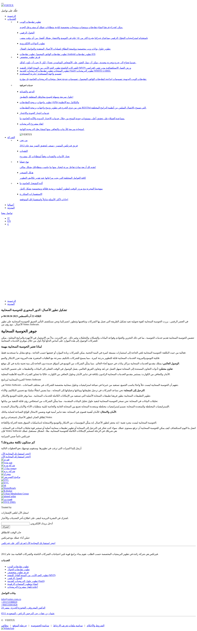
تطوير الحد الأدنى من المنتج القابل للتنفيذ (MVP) (53, 68)
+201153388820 (9, 602)
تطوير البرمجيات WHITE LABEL (94, 70)
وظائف (4, 625)
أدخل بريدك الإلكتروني (41, 523)
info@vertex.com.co (11, 599)
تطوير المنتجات (61, 70)
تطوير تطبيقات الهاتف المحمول (51, 54)
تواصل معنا (6, 213)
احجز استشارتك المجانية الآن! (40, 543)
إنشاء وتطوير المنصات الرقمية (22, 584)
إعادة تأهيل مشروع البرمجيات (22, 587)
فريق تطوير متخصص (18, 572)
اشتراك (5, 527)
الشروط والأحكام (95, 625)
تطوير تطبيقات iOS (85, 54)
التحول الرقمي (14, 578)
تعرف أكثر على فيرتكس (13, 543)
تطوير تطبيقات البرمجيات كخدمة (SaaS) (48, 70)
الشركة (11, 137)
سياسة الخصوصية (40, 625)
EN (9, 221)
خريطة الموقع (20, 625)
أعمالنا (10, 205)
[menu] (2, 3)
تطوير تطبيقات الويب (18, 566)
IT (8, 218)
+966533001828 (9, 604)
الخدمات (11, 19)
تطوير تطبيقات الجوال (18, 569)
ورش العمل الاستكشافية (118, 68)
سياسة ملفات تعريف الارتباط (68, 625)
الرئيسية (11, 16)
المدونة (11, 207)
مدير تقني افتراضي (95, 68)
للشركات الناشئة (69, 68)
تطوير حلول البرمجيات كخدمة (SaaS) (26, 581)
